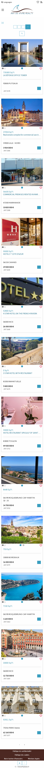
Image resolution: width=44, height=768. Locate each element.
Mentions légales (34, 759)
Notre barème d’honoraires (13, 759)
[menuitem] (8, 2)
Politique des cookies (22, 755)
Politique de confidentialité (22, 751)
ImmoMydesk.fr (23, 767)
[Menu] (3, 10)
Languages (7, 2)
